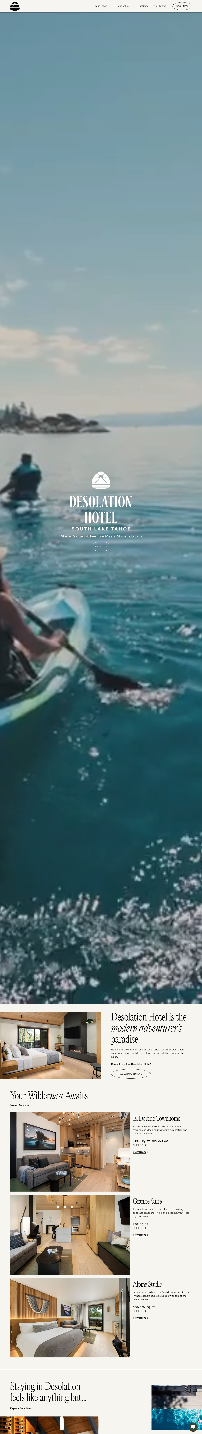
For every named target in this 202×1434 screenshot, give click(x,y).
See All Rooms (18, 1105)
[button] (102, 6)
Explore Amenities (20, 1408)
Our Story (143, 6)
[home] (21, 6)
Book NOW (182, 6)
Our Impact (160, 6)
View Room (139, 1151)
